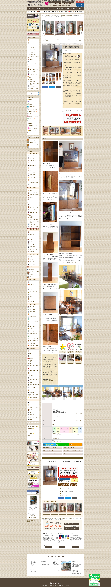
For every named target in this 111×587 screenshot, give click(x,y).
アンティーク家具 (42, 11)
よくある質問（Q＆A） (44, 564)
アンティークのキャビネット (61, 15)
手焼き (33, 140)
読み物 (61, 8)
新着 (33, 8)
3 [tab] (62, 41)
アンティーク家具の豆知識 (31, 520)
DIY (30, 570)
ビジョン (54, 561)
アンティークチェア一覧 (33, 153)
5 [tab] (65, 41)
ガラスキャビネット (70, 15)
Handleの (33, 142)
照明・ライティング (33, 568)
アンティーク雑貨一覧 (32, 304)
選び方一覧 (31, 97)
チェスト (32, 563)
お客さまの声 (43, 561)
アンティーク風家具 (64, 11)
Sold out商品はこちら (30, 521)
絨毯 (75, 11)
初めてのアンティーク (56, 564)
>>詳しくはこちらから (75, 262)
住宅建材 (80, 11)
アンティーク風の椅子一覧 (33, 254)
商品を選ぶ (31, 559)
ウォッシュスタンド (32, 52)
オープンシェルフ (32, 49)
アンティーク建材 (33, 571)
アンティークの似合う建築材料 (34, 137)
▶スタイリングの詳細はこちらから (65, 288)
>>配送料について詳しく (56, 433)
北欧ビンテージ (47, 397)
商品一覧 (30, 151)
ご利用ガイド (74, 8)
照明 (57, 11)
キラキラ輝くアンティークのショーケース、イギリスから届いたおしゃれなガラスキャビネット (81, 36)
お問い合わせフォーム (78, 573)
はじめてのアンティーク (53, 8)
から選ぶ (31, 99)
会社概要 (67, 8)
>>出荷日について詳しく (56, 438)
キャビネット (33, 564)
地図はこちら (33, 515)
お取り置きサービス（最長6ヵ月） (49, 450)
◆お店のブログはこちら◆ (33, 517)
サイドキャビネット (32, 47)
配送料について (65, 494)
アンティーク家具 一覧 (32, 37)
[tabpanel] (59, 30)
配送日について (65, 495)
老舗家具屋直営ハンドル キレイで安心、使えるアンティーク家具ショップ (35, 4)
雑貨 (71, 11)
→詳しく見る (80, 574)
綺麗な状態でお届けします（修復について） (50, 447)
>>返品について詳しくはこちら (57, 441)
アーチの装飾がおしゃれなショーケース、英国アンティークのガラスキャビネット (70, 36)
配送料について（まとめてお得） (69, 447)
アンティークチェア (32, 11)
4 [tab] (64, 41)
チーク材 (53, 424)
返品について (66, 453)
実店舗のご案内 (75, 561)
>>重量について (78, 420)
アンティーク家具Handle (46, 15)
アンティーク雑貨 (51, 11)
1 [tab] (59, 41)
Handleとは (54, 562)
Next (81, 393)
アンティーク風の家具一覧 (33, 229)
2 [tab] (60, 41)
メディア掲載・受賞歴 (56, 570)
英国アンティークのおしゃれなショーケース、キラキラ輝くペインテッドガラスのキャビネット (48, 36)
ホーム (29, 8)
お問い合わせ (81, 8)
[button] (43, 58)
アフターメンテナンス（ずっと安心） (49, 453)
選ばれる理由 (55, 563)
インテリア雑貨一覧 (32, 348)
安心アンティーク (41, 8)
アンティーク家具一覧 (78, 126)
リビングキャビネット (32, 54)
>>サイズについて (79, 413)
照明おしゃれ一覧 (32, 279)
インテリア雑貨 (32, 569)
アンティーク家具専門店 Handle (58, 559)
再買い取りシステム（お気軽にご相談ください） (72, 450)
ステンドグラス (32, 565)
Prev (44, 393)
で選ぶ (33, 109)
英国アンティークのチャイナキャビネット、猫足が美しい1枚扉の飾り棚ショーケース (59, 36)
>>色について (60, 416)
